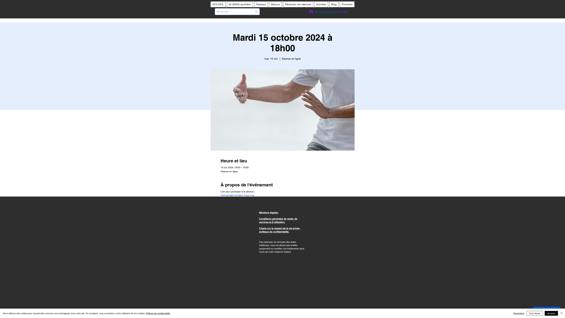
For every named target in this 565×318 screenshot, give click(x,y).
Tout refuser (534, 313)
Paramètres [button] (518, 313)
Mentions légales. (269, 212)
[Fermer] (561, 313)
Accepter (551, 313)
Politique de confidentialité (158, 313)
